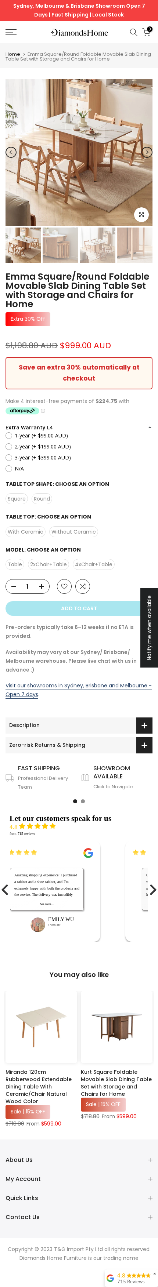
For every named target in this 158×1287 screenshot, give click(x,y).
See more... (62, 904)
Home (13, 54)
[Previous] (11, 152)
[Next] (146, 152)
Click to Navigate (113, 786)
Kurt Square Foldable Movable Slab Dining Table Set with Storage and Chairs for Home (116, 1083)
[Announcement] (79, 10)
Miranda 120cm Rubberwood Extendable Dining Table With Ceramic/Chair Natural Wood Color (39, 1086)
